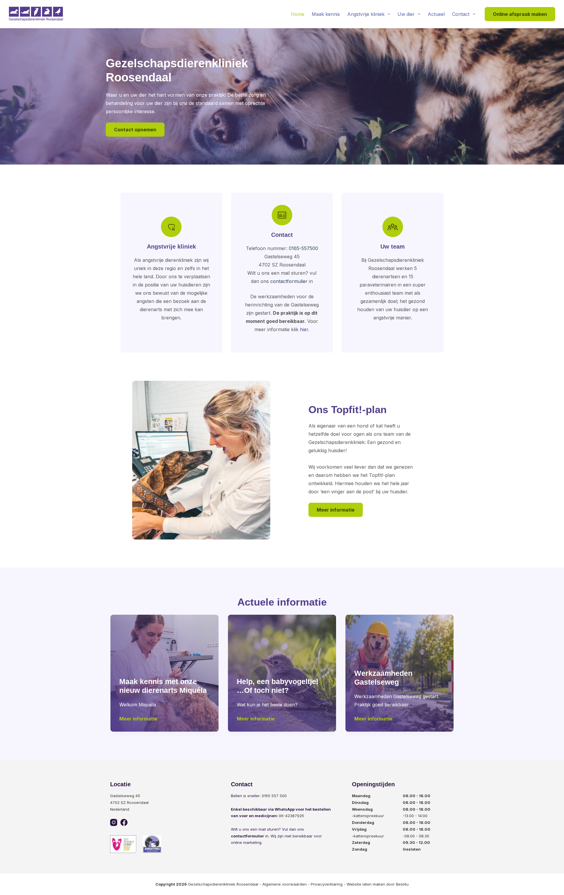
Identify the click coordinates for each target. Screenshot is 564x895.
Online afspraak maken (520, 14)
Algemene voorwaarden (284, 884)
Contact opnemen (135, 130)
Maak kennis (326, 14)
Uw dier (406, 14)
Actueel (436, 14)
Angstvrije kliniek (366, 14)
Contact (460, 14)
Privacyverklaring (327, 884)
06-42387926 (291, 815)
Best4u (402, 884)
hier (304, 329)
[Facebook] (123, 822)
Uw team (392, 246)
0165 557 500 (274, 795)
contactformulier (289, 281)
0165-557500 (303, 248)
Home (297, 14)
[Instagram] (113, 822)
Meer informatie (336, 510)
